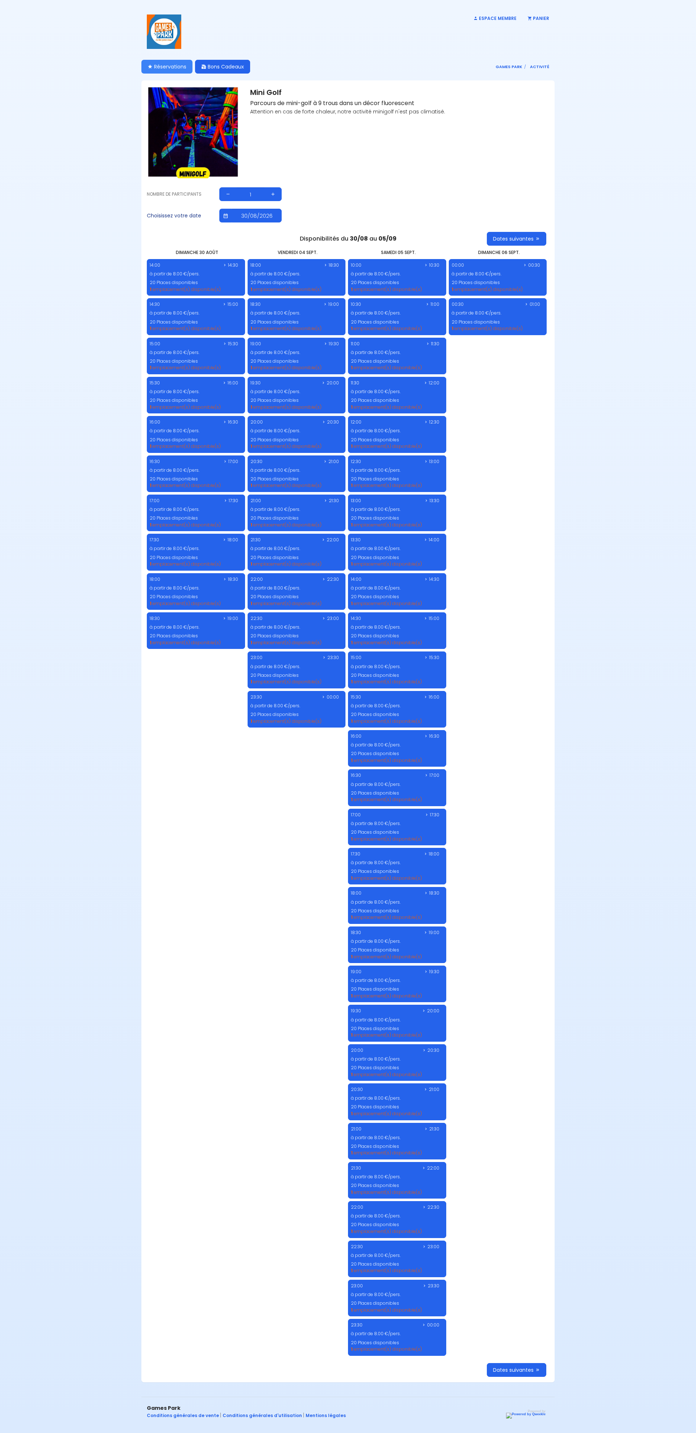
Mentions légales (326, 1415)
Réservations (169, 66)
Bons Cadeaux (225, 66)
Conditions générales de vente (183, 1415)
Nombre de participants (174, 194)
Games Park (509, 67)
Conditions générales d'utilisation (263, 1415)
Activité (539, 67)
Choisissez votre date (174, 215)
